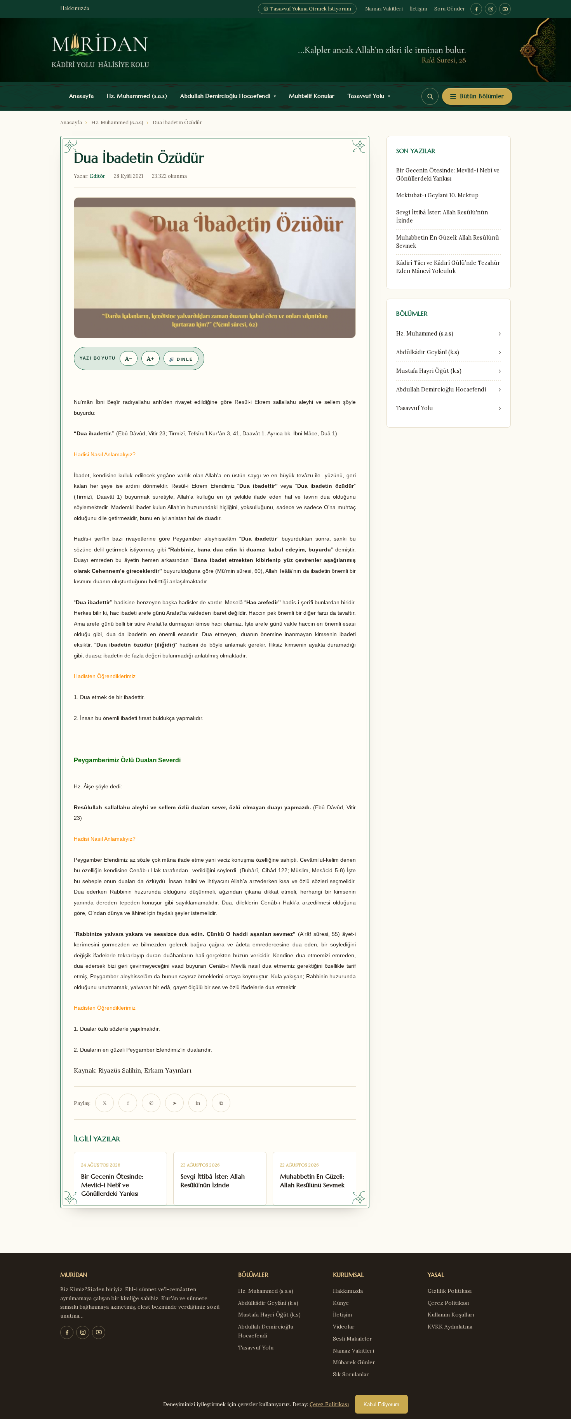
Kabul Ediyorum (381, 1404)
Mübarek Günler (354, 1362)
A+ (150, 358)
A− (128, 358)
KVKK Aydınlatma (450, 1326)
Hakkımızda (74, 8)
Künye (341, 1302)
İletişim (418, 8)
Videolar (344, 1326)
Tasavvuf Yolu (367, 95)
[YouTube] (505, 9)
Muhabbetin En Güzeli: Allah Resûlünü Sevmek (447, 241)
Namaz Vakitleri (384, 8)
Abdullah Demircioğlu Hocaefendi (226, 95)
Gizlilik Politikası (450, 1290)
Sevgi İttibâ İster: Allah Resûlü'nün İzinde (442, 216)
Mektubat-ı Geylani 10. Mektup (437, 195)
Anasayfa (80, 95)
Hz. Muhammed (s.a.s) (135, 95)
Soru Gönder (449, 8)
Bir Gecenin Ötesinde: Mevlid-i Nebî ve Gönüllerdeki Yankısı (448, 174)
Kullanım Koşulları (451, 1314)
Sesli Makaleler (352, 1338)
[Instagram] (490, 9)
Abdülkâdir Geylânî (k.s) (268, 1302)
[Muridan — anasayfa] (285, 50)
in (197, 1102)
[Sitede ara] (430, 96)
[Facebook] (476, 9)
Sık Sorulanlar (351, 1374)
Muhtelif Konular (310, 95)
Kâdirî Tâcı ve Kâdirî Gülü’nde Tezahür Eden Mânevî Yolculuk (448, 267)
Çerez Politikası (448, 1302)
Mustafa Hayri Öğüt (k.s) (269, 1314)
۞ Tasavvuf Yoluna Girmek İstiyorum (307, 8)
